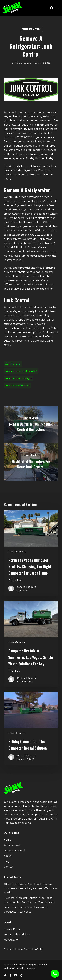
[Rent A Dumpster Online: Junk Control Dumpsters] (31, 424)
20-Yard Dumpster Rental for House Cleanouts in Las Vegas (26, 909)
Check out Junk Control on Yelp (23, 949)
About (7, 855)
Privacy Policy (12, 929)
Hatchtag (30, 968)
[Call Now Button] (55, 974)
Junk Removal (31, 29)
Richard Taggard (23, 63)
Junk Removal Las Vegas (18, 378)
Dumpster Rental (14, 850)
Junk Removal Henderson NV (21, 371)
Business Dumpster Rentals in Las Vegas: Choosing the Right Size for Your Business (29, 900)
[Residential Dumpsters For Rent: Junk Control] (31, 462)
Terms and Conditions (17, 934)
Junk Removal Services (17, 385)
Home (7, 839)
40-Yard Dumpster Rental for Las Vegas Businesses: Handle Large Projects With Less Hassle (30, 888)
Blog (6, 861)
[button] (57, 7)
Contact (8, 866)
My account (11, 939)
